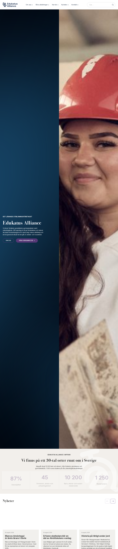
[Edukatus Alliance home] (10, 4)
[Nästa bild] (113, 501)
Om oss (8, 240)
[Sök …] (112, 4)
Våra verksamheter (26, 240)
